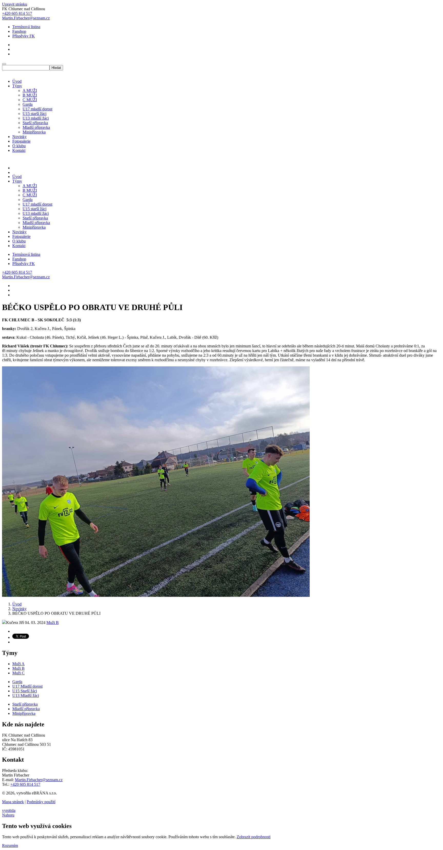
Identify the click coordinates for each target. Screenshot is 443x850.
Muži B (52, 622)
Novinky (19, 136)
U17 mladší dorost (37, 109)
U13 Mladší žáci (25, 695)
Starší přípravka (35, 123)
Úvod (17, 81)
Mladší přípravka (36, 127)
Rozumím (10, 845)
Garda (28, 104)
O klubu (19, 146)
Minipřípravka (34, 132)
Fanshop (19, 31)
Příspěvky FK (23, 36)
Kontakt (18, 150)
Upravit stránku (14, 4)
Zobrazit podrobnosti (253, 837)
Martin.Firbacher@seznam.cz (39, 780)
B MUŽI (30, 95)
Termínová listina (26, 27)
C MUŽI (30, 100)
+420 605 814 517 (25, 784)
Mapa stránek (13, 802)
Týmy (17, 86)
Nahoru (8, 815)
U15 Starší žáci (24, 691)
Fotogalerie (21, 141)
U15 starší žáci (34, 113)
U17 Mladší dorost (27, 686)
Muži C (18, 673)
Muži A (18, 664)
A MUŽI (30, 90)
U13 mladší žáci (36, 118)
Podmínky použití (41, 802)
